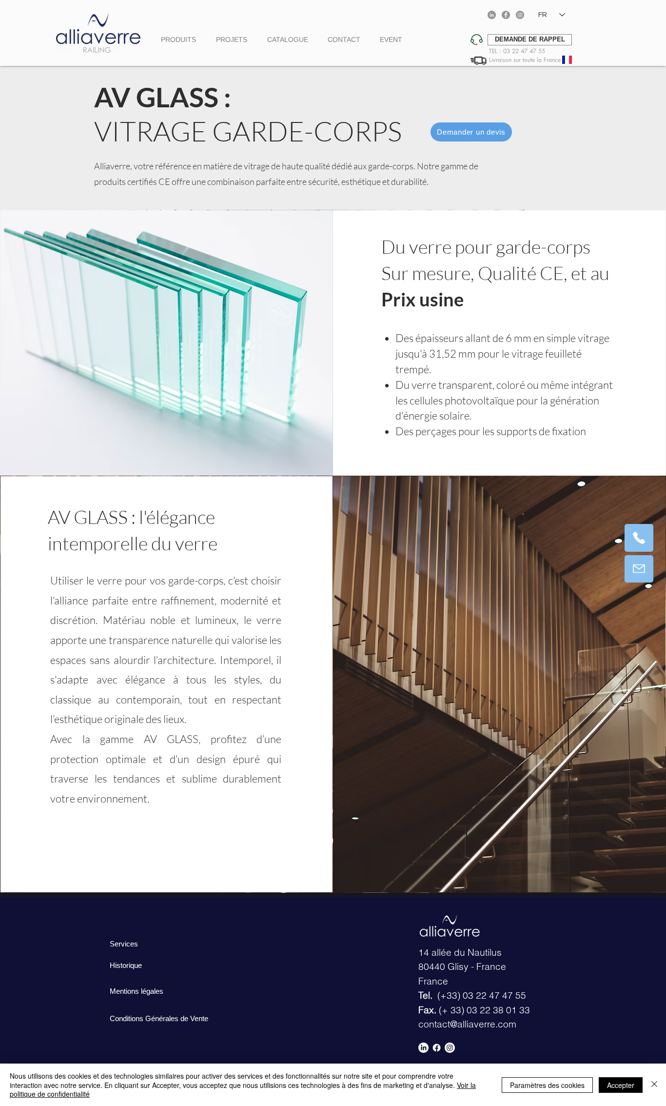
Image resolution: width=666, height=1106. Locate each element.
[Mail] (639, 569)
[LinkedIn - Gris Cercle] (492, 15)
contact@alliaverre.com (467, 1024)
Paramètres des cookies (547, 1085)
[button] (530, 39)
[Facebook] (506, 15)
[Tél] (639, 538)
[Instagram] (520, 15)
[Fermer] (654, 1084)
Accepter (620, 1085)
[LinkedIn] (423, 1048)
